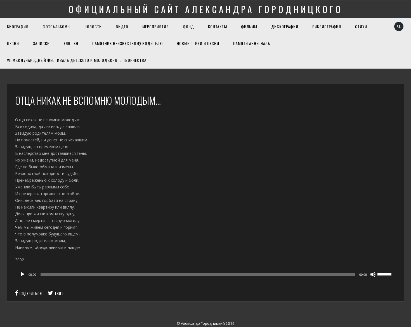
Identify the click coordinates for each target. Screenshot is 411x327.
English (71, 43)
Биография (18, 26)
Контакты (217, 26)
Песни (13, 43)
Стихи (361, 26)
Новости (93, 26)
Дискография (284, 26)
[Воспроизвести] (22, 274)
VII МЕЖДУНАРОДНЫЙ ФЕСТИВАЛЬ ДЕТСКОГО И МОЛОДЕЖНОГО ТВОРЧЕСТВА (77, 60)
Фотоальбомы (56, 26)
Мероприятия (155, 26)
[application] (205, 274)
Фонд (188, 26)
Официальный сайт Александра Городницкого (205, 9)
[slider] (385, 274)
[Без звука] (373, 274)
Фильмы (249, 26)
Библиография (326, 26)
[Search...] (399, 26)
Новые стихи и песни (198, 43)
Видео (122, 26)
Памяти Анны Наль (251, 43)
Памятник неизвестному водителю (127, 43)
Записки (41, 43)
